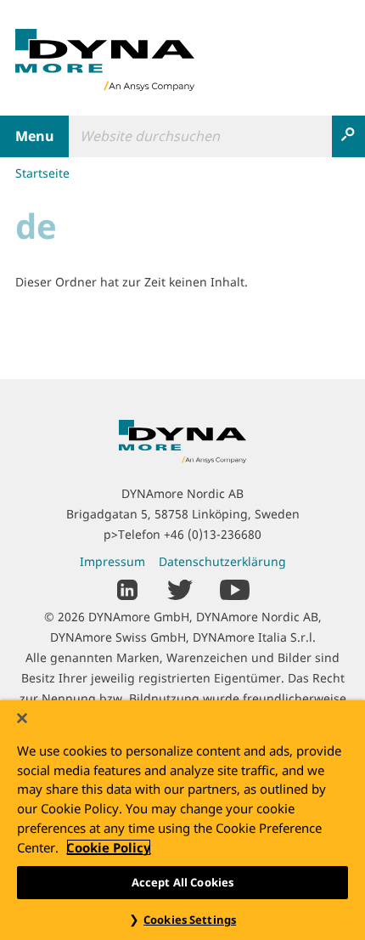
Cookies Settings (189, 919)
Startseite (42, 173)
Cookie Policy (108, 847)
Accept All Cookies (182, 882)
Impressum (112, 561)
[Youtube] (235, 588)
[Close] (22, 718)
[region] (182, 820)
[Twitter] (180, 588)
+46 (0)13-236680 (212, 534)
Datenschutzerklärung (222, 561)
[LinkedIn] (127, 588)
